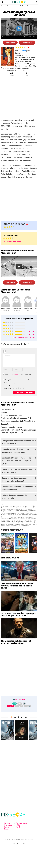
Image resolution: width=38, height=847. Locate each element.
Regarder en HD (10, 42)
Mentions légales (21, 823)
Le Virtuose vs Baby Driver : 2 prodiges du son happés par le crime (18, 614)
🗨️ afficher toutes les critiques (24, 337)
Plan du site (19, 827)
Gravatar (15, 374)
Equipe (6, 829)
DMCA (18, 825)
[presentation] (35, 300)
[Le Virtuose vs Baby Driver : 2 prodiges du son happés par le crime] (19, 601)
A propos (7, 823)
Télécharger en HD (27, 42)
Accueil (3, 6)
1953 (24, 51)
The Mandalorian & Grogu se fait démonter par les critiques (16, 642)
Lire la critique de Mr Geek (12, 242)
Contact (7, 827)
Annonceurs (8, 825)
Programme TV (20, 699)
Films (8, 6)
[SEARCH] (36, 2)
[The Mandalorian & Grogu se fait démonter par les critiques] (19, 628)
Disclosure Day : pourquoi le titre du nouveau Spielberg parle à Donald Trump (17, 585)
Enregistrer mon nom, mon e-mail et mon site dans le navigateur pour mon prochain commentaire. (18, 383)
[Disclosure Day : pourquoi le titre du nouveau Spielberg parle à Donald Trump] (19, 571)
